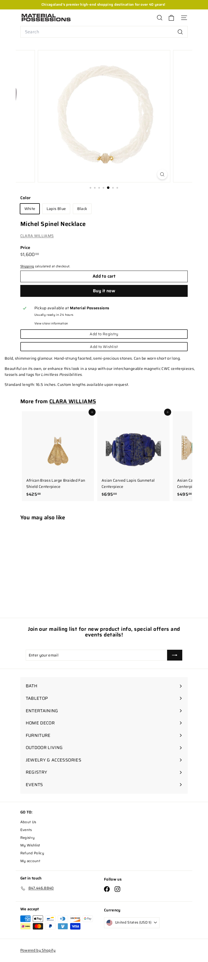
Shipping (27, 266)
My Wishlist (30, 845)
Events (26, 830)
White (29, 209)
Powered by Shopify (38, 950)
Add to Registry (104, 334)
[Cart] (171, 17)
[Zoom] (162, 174)
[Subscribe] (174, 655)
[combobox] (104, 32)
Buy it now (104, 290)
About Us (28, 822)
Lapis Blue (56, 209)
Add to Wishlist (104, 347)
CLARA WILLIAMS (37, 236)
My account (30, 861)
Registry (27, 837)
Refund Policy (32, 853)
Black (82, 209)
